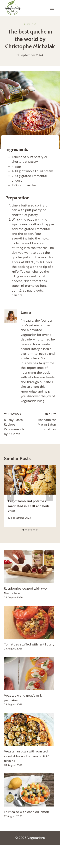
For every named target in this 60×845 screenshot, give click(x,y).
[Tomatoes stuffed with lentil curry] (30, 622)
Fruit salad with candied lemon (26, 812)
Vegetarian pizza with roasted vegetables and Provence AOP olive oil (26, 756)
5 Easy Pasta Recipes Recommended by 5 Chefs (15, 424)
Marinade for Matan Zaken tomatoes (47, 421)
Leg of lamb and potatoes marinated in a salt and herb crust (28, 506)
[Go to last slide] (10, 496)
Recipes (30, 24)
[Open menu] (52, 8)
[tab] (23, 530)
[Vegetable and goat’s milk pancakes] (30, 673)
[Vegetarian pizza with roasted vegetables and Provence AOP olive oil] (30, 729)
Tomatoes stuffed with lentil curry (29, 644)
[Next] (49, 496)
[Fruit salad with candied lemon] (30, 790)
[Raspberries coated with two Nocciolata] (30, 566)
